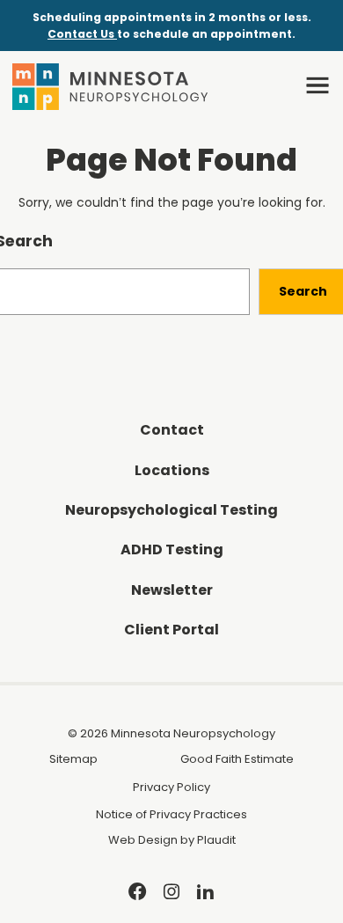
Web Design (143, 839)
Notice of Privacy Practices (171, 814)
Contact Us (82, 33)
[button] (317, 85)
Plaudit (216, 839)
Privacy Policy (171, 787)
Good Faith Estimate (237, 758)
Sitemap (73, 758)
